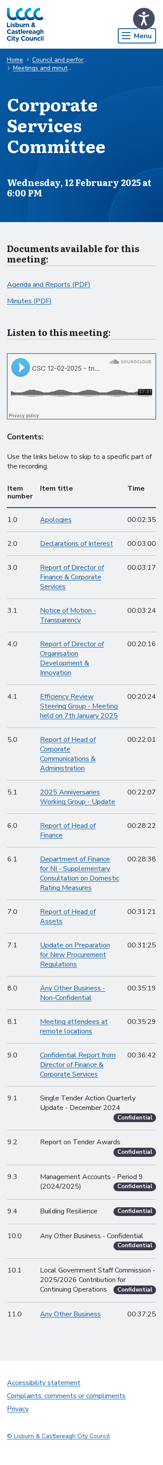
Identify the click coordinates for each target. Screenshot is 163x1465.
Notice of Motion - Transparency (68, 615)
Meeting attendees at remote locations (74, 1026)
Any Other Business (70, 1314)
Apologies (56, 520)
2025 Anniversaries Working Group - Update (77, 797)
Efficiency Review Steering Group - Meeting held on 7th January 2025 (79, 706)
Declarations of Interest (76, 543)
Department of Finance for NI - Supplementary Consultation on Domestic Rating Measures (79, 873)
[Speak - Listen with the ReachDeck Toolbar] (144, 18)
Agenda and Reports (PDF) (48, 284)
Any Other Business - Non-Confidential (72, 993)
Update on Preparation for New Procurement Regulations (75, 954)
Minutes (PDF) (29, 301)
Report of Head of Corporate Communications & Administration (68, 754)
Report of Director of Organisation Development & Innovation (72, 658)
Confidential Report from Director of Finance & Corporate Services (78, 1064)
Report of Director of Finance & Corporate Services (72, 577)
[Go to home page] (25, 24)
